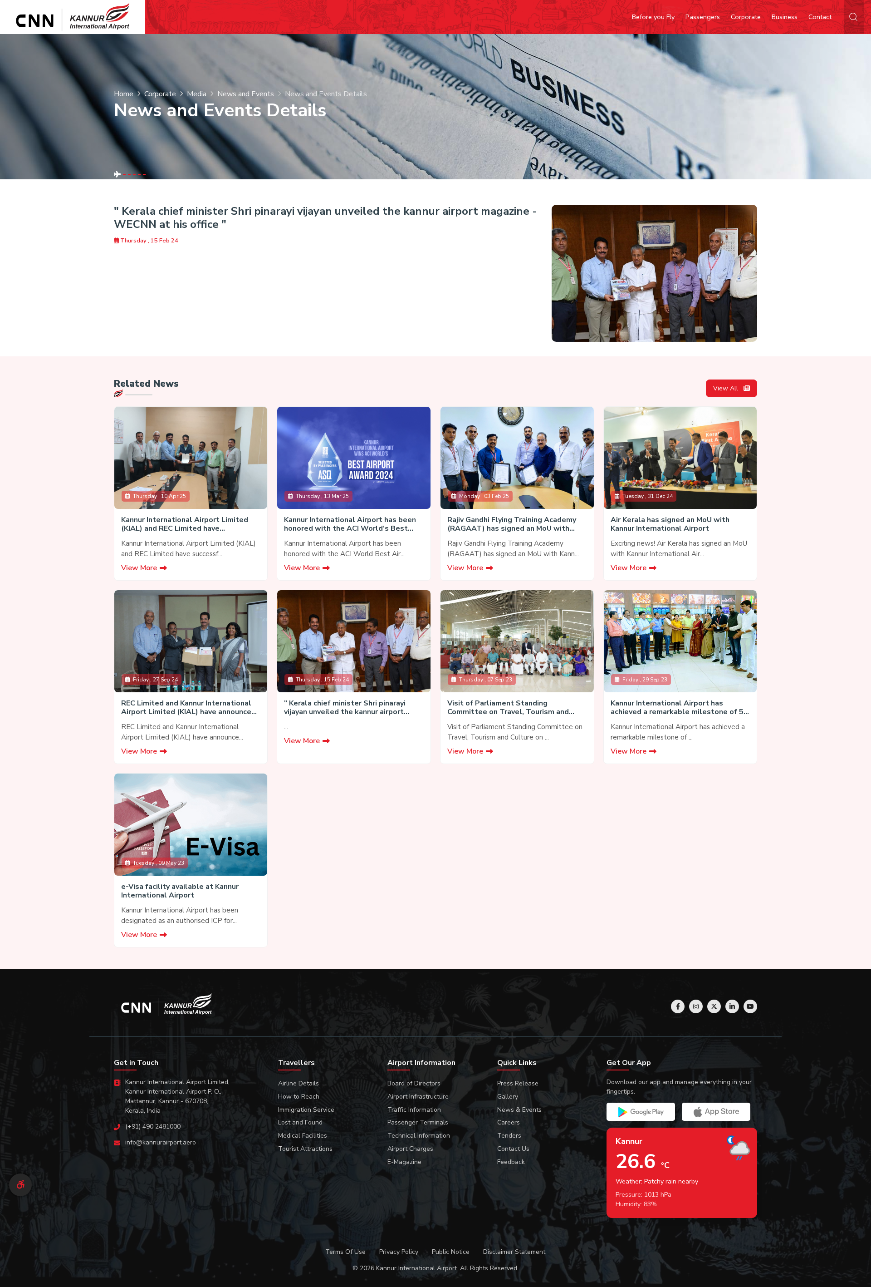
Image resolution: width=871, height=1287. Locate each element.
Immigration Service (306, 1109)
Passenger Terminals (417, 1122)
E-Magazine (404, 1162)
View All (726, 388)
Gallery (507, 1096)
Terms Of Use (345, 1252)
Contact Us (513, 1148)
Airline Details (298, 1083)
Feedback (511, 1162)
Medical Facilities (302, 1135)
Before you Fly (653, 16)
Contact (820, 16)
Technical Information (418, 1135)
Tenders (509, 1135)
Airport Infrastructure (418, 1096)
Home (123, 94)
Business (785, 16)
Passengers (702, 16)
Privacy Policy (398, 1252)
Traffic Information (414, 1109)
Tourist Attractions (305, 1148)
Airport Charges (410, 1148)
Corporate (746, 16)
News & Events (519, 1109)
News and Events (245, 94)
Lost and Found (300, 1122)
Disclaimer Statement (514, 1252)
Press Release (517, 1083)
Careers (508, 1122)
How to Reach (298, 1096)
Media (196, 94)
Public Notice (451, 1252)
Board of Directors (413, 1083)
